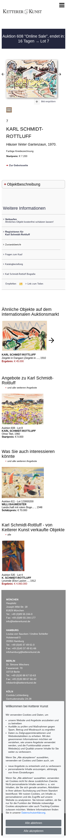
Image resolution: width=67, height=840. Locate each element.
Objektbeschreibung (23, 184)
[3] (3, 74)
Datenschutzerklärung (33, 812)
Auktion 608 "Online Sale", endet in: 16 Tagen (33, 38)
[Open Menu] (62, 5)
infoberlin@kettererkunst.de (21, 682)
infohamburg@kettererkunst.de (23, 652)
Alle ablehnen (33, 822)
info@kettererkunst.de (18, 621)
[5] (59, 74)
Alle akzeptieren (33, 830)
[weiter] (51, 340)
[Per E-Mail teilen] (20, 283)
